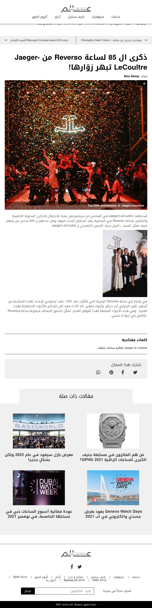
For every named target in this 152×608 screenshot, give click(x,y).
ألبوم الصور (39, 17)
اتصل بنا (51, 580)
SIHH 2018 (99, 580)
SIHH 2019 (20, 577)
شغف (101, 348)
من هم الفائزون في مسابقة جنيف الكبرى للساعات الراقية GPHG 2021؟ (113, 457)
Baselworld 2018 (74, 580)
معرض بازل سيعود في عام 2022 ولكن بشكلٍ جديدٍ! (39, 457)
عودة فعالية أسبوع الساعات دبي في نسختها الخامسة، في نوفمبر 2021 (39, 514)
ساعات (115, 17)
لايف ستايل (76, 17)
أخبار (58, 17)
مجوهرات (98, 17)
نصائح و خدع (75, 577)
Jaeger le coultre (135, 348)
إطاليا (119, 348)
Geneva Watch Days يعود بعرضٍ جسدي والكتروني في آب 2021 (113, 514)
